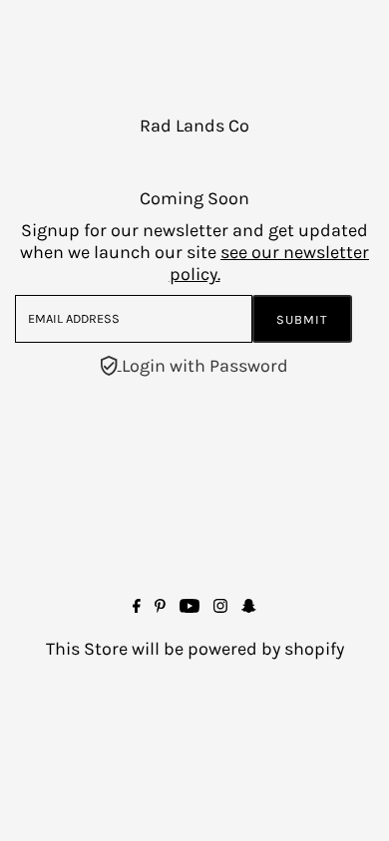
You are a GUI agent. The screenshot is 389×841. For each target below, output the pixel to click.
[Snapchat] (248, 607)
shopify (314, 649)
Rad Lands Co (194, 126)
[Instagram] (220, 607)
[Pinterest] (160, 607)
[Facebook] (137, 607)
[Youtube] (189, 607)
